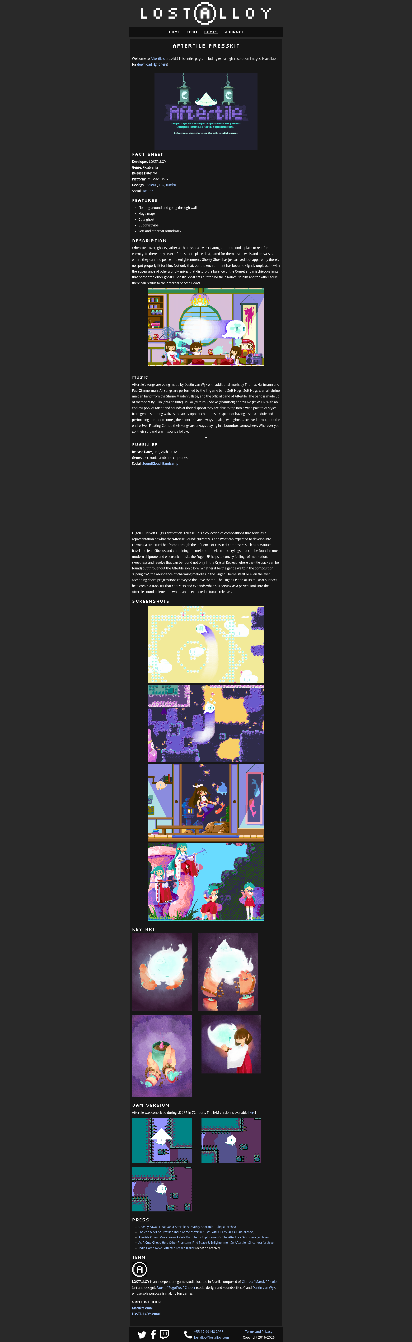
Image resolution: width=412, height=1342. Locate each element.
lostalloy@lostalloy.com (211, 1337)
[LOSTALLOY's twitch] (164, 1336)
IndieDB (151, 185)
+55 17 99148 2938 (209, 1332)
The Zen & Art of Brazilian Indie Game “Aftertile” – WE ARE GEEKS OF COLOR (190, 1232)
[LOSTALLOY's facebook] (153, 1336)
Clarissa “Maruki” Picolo (259, 1282)
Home (174, 32)
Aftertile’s (158, 59)
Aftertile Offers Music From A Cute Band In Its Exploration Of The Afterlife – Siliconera (197, 1237)
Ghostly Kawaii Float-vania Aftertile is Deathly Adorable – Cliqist (181, 1227)
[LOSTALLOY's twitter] (142, 1336)
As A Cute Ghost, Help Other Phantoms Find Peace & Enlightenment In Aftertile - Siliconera (200, 1242)
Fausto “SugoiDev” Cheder (176, 1288)
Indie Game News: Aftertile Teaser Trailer (166, 1248)
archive (232, 1227)
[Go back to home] (206, 13)
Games (211, 32)
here (251, 1113)
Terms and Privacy (258, 1332)
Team (192, 32)
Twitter (147, 191)
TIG (161, 185)
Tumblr (171, 185)
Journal (234, 32)
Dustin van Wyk (264, 1288)
